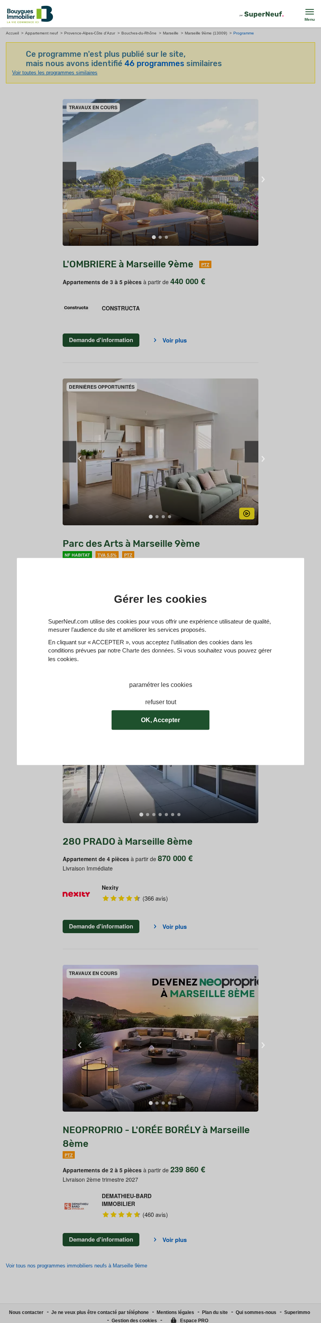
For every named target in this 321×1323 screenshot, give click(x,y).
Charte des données (148, 650)
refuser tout (160, 702)
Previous (69, 172)
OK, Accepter (160, 720)
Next (251, 172)
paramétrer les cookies (160, 684)
